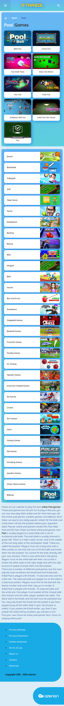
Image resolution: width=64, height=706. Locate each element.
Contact (13, 659)
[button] (58, 5)
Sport (14, 18)
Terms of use (15, 647)
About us (13, 653)
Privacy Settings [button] (17, 629)
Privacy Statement (18, 635)
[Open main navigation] (5, 5)
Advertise (14, 665)
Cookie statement (18, 641)
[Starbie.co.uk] (5, 18)
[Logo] (32, 5)
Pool (24, 18)
